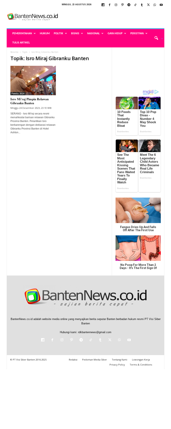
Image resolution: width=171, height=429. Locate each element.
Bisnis (75, 33)
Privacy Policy (117, 364)
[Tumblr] (141, 5)
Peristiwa (137, 33)
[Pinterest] (122, 5)
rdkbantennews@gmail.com (94, 332)
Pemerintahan (22, 33)
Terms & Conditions (141, 364)
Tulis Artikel (21, 42)
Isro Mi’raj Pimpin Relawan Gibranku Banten (29, 101)
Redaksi (73, 359)
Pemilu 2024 (17, 93)
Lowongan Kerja (141, 359)
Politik (58, 33)
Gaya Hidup (115, 33)
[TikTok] (135, 5)
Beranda (14, 52)
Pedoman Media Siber (94, 359)
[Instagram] (115, 5)
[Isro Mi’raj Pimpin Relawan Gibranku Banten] (33, 80)
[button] (157, 38)
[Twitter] (148, 5)
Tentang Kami (119, 359)
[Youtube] (161, 5)
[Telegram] (128, 5)
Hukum (45, 33)
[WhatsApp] (154, 5)
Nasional (93, 33)
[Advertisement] (111, 17)
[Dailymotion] (103, 5)
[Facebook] (109, 5)
